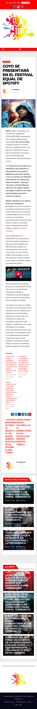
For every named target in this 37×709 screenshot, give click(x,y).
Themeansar (18, 699)
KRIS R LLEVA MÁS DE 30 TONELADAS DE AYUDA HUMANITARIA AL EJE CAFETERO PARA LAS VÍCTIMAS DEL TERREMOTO (18, 512)
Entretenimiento (11, 572)
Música (30, 702)
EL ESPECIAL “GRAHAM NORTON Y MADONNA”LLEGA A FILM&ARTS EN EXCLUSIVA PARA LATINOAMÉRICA (18, 536)
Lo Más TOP (6, 61)
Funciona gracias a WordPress (12, 696)
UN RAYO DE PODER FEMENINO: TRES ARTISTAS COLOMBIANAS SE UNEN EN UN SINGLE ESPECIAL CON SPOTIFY (11, 365)
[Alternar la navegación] (20, 49)
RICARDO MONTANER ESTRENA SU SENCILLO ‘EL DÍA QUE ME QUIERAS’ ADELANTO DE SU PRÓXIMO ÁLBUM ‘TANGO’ (10, 436)
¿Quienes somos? (8, 702)
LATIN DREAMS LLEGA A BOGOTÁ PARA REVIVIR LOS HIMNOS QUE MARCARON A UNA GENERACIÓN (16, 581)
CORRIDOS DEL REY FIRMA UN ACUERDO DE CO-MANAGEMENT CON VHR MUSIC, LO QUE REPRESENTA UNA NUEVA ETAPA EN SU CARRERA (18, 645)
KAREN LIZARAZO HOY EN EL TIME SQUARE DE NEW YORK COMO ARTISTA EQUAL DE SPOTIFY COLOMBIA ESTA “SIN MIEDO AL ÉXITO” (11, 392)
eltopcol (16, 89)
